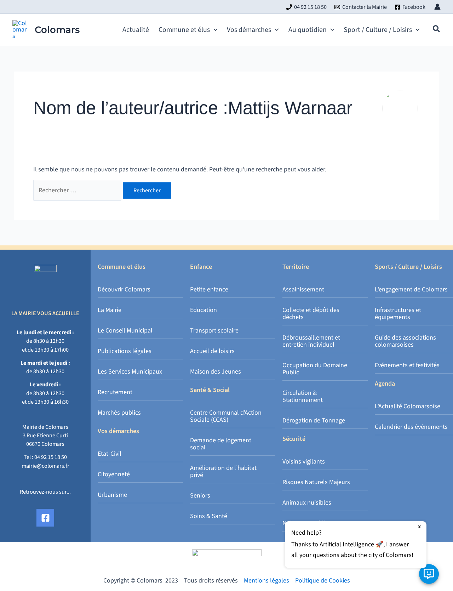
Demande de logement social (220, 444)
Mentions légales (266, 580)
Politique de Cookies (322, 580)
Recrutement (115, 392)
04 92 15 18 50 (50, 457)
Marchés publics (119, 412)
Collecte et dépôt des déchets (310, 314)
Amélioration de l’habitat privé (223, 471)
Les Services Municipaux (130, 371)
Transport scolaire (214, 330)
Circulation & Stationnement (302, 396)
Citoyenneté (114, 474)
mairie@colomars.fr (45, 466)
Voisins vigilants (303, 461)
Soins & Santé (208, 516)
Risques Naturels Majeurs (316, 482)
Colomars (57, 29)
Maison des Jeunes (215, 371)
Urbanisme (112, 494)
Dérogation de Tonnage (313, 420)
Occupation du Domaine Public (314, 369)
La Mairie (109, 310)
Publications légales (124, 351)
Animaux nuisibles (306, 502)
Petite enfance (209, 289)
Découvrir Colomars (124, 289)
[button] (214, 30)
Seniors (200, 495)
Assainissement (303, 289)
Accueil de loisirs (212, 351)
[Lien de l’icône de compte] (437, 7)
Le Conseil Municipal (125, 330)
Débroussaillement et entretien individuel (311, 341)
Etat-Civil (109, 453)
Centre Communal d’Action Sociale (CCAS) (226, 416)
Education (203, 310)
